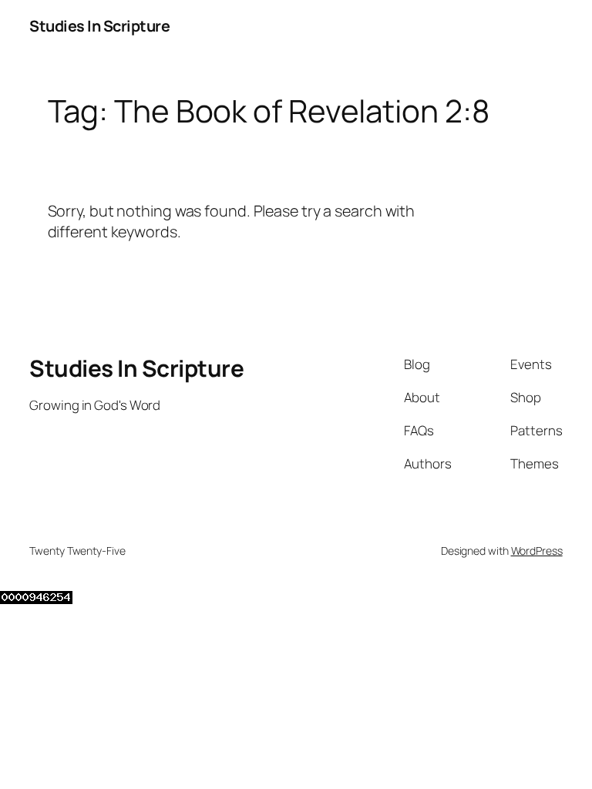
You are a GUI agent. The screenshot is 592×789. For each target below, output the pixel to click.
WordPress (537, 550)
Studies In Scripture (99, 25)
